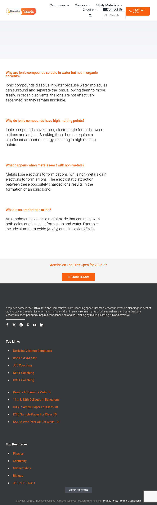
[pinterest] (27, 324)
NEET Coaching (23, 373)
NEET (23, 483)
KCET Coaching (23, 380)
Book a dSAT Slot (25, 358)
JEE (15, 483)
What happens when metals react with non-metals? (45, 165)
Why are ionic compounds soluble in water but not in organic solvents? (52, 74)
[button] (90, 15)
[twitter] (14, 324)
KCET (31, 483)
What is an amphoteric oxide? (28, 210)
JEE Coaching (22, 365)
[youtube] (34, 324)
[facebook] (7, 324)
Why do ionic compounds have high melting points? (45, 121)
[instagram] (21, 324)
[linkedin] (41, 324)
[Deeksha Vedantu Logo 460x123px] (21, 9)
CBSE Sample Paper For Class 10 (35, 407)
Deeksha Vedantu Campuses (32, 351)
